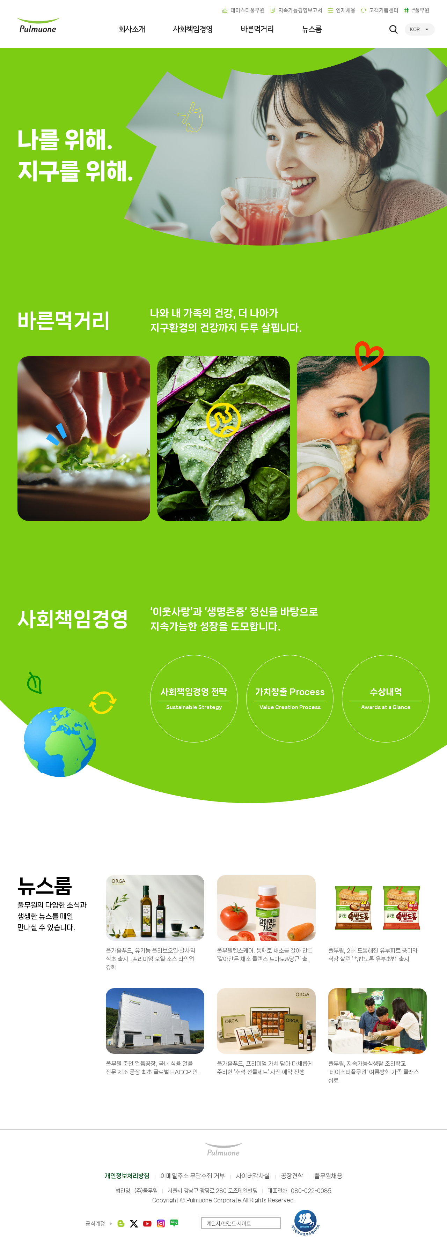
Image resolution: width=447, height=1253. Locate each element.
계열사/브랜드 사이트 (229, 1223)
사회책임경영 (193, 29)
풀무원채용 (328, 1176)
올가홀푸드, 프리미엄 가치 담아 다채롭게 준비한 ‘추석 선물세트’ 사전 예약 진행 (265, 1067)
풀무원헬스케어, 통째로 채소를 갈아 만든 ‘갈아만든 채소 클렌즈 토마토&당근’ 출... (265, 954)
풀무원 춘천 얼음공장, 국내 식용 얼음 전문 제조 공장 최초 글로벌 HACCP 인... (153, 1067)
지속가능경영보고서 (300, 10)
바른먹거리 (257, 29)
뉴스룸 (312, 29)
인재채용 (346, 10)
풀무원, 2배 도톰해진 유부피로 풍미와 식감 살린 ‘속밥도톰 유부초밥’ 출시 (373, 954)
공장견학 (292, 1176)
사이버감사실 (253, 1176)
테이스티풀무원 (247, 10)
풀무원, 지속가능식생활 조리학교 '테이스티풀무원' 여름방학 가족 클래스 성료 (373, 1071)
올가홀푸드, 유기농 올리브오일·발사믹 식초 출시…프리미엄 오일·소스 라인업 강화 (150, 958)
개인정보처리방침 (127, 1176)
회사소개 (131, 29)
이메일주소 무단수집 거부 (193, 1176)
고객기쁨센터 (383, 10)
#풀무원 (421, 10)
